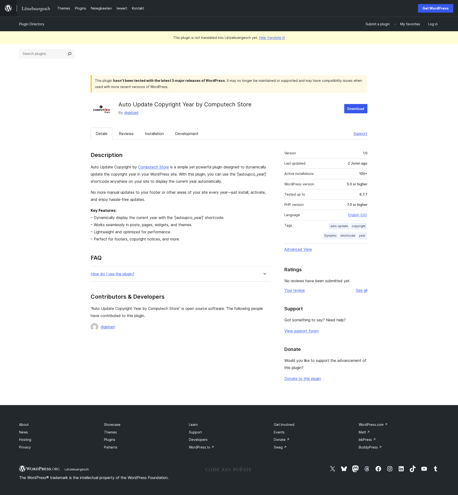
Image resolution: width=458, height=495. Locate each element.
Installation (154, 133)
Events (279, 432)
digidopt (131, 112)
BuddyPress (370, 447)
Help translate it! (272, 38)
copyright (358, 226)
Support (360, 133)
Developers (198, 440)
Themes (110, 432)
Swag (280, 447)
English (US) (357, 215)
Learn (193, 424)
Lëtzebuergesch (77, 469)
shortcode (347, 235)
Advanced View (298, 249)
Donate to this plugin (302, 378)
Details (102, 133)
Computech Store (153, 167)
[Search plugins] (69, 53)
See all (361, 290)
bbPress (367, 440)
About (24, 424)
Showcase (112, 424)
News (23, 432)
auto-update (339, 226)
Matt (364, 432)
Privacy (25, 447)
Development (186, 133)
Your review (294, 290)
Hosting (25, 440)
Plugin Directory (31, 24)
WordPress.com (373, 424)
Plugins (109, 440)
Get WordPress (435, 8)
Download (355, 109)
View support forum (301, 330)
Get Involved (284, 424)
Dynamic (330, 235)
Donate (282, 440)
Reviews (126, 133)
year (362, 235)
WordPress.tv (201, 447)
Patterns (110, 447)
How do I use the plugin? (112, 274)
